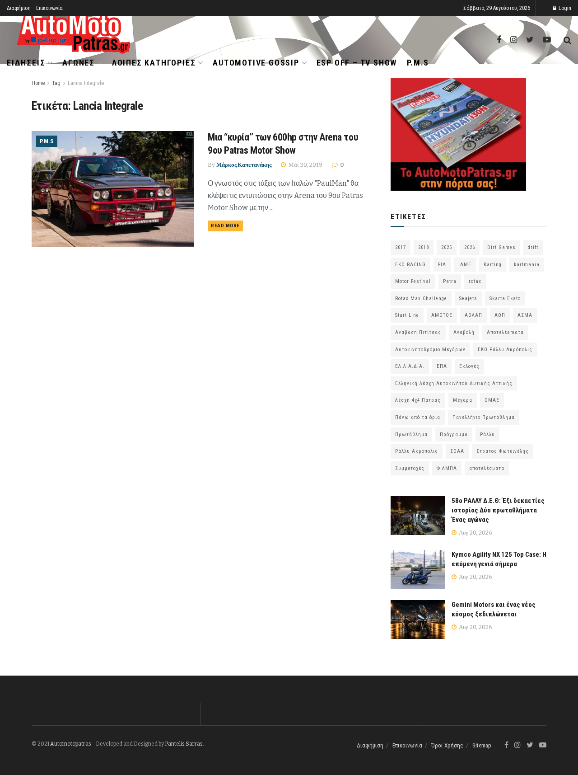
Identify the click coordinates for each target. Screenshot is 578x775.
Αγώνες (78, 62)
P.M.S (418, 62)
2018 (423, 247)
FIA (442, 265)
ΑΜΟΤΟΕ (441, 315)
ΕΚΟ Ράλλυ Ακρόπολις (505, 349)
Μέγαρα (462, 400)
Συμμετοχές (409, 468)
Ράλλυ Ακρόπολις (416, 451)
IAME (464, 265)
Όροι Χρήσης (447, 745)
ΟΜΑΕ (492, 400)
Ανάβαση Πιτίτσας (418, 332)
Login (564, 8)
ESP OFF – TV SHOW (357, 62)
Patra (450, 281)
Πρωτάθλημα (411, 434)
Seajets (468, 298)
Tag (56, 83)
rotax (475, 281)
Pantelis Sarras (184, 744)
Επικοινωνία (49, 8)
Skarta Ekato (505, 298)
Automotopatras (70, 744)
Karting (493, 265)
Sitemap (481, 745)
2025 (446, 247)
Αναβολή (464, 332)
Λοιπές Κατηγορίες (154, 62)
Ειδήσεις (26, 62)
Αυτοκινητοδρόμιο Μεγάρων (430, 349)
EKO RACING (410, 265)
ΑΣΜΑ (524, 315)
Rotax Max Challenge (421, 298)
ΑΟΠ (499, 315)
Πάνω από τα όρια (417, 417)
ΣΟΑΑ (457, 451)
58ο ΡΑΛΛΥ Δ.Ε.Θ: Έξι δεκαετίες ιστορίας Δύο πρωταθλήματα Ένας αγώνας (498, 510)
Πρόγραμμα (454, 434)
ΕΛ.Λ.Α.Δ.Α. (409, 366)
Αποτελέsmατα (505, 332)
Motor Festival (413, 281)
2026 (469, 247)
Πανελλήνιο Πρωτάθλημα (483, 417)
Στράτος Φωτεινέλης (502, 451)
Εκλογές (469, 366)
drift (533, 247)
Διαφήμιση (19, 8)
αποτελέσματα (486, 468)
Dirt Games (501, 247)
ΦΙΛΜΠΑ (447, 468)
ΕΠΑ (442, 366)
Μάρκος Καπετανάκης (243, 164)
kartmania (527, 265)
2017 (400, 247)
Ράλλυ (487, 434)
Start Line (407, 315)
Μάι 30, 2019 (304, 164)
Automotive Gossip (256, 62)
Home (38, 83)
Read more (225, 226)
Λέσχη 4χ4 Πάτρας (418, 400)
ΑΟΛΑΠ (473, 315)
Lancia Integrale (86, 83)
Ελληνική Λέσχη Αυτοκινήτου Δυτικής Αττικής (454, 383)
